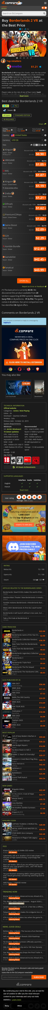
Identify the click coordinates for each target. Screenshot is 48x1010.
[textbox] (19, 135)
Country (6, 135)
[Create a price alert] (44, 40)
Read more (24, 96)
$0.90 (40, 154)
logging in (7, 322)
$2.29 (40, 238)
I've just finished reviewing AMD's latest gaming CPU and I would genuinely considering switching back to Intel (23, 875)
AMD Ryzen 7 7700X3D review (14, 883)
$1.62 (40, 208)
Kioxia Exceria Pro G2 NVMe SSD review (18, 850)
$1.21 (40, 198)
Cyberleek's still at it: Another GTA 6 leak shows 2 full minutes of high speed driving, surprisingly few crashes (23, 857)
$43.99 (39, 270)
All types (6, 115)
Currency (6, 140)
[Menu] (45, 3)
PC (7, 106)
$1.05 (40, 164)
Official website (10, 408)
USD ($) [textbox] (15, 140)
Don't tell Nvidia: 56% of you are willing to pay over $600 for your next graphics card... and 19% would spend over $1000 (23, 866)
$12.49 (39, 249)
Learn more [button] (16, 1000)
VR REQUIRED (8, 119)
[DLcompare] (24, 984)
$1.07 (40, 175)
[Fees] (36, 145)
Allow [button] (19, 1006)
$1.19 (40, 186)
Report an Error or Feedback (33, 286)
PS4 (16, 106)
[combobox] (26, 135)
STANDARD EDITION (22, 115)
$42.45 (39, 259)
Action (16, 411)
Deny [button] (7, 1006)
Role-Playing (24, 411)
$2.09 (40, 229)
